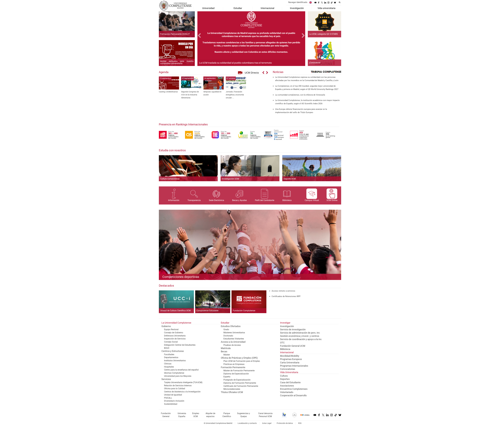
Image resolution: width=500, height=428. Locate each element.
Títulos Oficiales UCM (232, 392)
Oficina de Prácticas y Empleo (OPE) (239, 358)
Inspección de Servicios (175, 338)
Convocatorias (287, 369)
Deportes (285, 379)
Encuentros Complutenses (293, 389)
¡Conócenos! (314, 63)
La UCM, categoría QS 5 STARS (323, 34)
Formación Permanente (233, 367)
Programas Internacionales (294, 366)
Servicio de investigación (293, 329)
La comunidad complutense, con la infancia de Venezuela (300, 95)
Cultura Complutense (169, 179)
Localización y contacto (247, 423)
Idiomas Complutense (174, 373)
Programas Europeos (291, 359)
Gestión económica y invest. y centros (299, 336)
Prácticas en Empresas (233, 364)
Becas (224, 351)
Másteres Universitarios (234, 332)
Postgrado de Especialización (237, 380)
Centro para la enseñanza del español (181, 370)
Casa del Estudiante (290, 382)
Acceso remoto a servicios (283, 291)
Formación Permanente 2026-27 (175, 34)
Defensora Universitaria (175, 335)
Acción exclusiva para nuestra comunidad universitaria (176, 62)
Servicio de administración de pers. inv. (300, 332)
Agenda (163, 72)
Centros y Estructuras (172, 351)
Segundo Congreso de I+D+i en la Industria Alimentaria (190, 95)
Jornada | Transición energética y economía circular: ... (235, 95)
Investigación (287, 326)
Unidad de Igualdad (173, 395)
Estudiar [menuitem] (238, 8)
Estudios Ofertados (230, 326)
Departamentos (171, 357)
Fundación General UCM (292, 346)
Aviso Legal (266, 423)
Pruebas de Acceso (232, 345)
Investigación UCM (230, 179)
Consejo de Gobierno (173, 332)
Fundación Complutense (244, 310)
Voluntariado (286, 392)
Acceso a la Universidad (233, 342)
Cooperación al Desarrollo (293, 395)
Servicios (166, 379)
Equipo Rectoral (171, 329)
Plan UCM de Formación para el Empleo (241, 361)
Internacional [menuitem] (267, 8)
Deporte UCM (290, 179)
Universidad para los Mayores (177, 376)
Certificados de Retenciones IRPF (286, 296)
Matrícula (226, 348)
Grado (226, 329)
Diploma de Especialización (236, 373)
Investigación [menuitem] (297, 8)
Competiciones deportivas (180, 277)
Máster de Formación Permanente (239, 370)
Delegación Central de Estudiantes (179, 345)
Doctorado (228, 335)
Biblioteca (285, 349)
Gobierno (166, 326)
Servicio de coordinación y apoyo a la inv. (301, 339)
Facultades (169, 354)
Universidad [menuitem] (208, 8)
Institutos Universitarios (175, 360)
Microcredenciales (231, 389)
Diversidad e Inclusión (174, 401)
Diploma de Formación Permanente (239, 383)
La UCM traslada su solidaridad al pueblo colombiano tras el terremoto (235, 62)
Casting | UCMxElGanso (168, 92)
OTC (282, 342)
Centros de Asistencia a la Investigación (182, 391)
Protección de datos (285, 423)
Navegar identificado (297, 2)
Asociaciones (287, 385)
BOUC (166, 348)
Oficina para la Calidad (174, 388)
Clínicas (167, 363)
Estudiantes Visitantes (233, 338)
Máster (226, 354)
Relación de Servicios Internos (178, 385)
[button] (205, 36)
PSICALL (168, 398)
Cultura (284, 376)
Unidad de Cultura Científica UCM (175, 310)
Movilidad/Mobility (289, 356)
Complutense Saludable (207, 310)
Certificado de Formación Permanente (240, 386)
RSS (299, 423)
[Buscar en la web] (339, 2)
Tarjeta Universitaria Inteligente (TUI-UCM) (183, 382)
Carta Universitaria (289, 362)
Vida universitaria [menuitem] (326, 8)
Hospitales (169, 367)
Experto (226, 376)
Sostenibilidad (170, 404)
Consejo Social (171, 342)
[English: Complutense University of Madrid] (310, 2)
